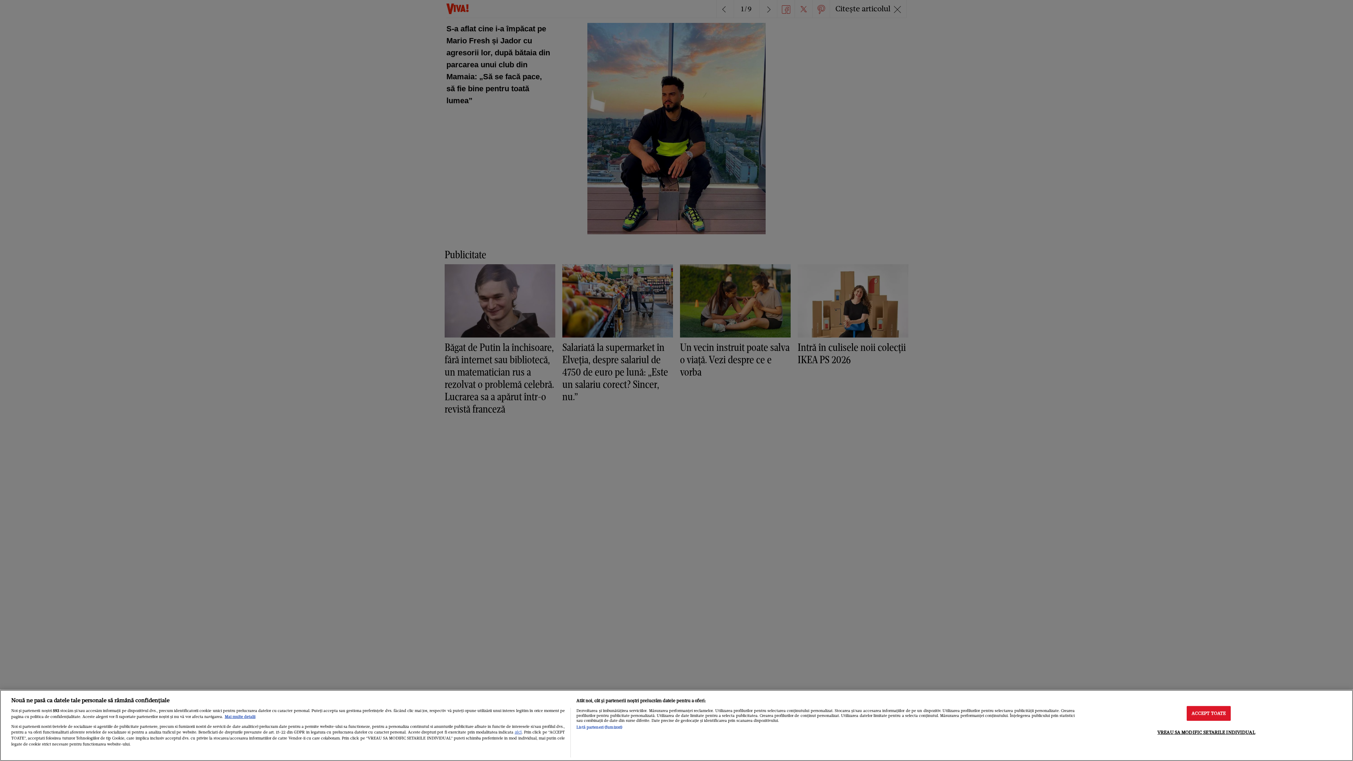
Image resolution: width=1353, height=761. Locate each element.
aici (518, 732)
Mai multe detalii (240, 716)
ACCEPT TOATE (1209, 713)
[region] (676, 725)
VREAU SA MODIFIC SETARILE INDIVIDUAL (1206, 732)
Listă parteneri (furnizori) (599, 727)
